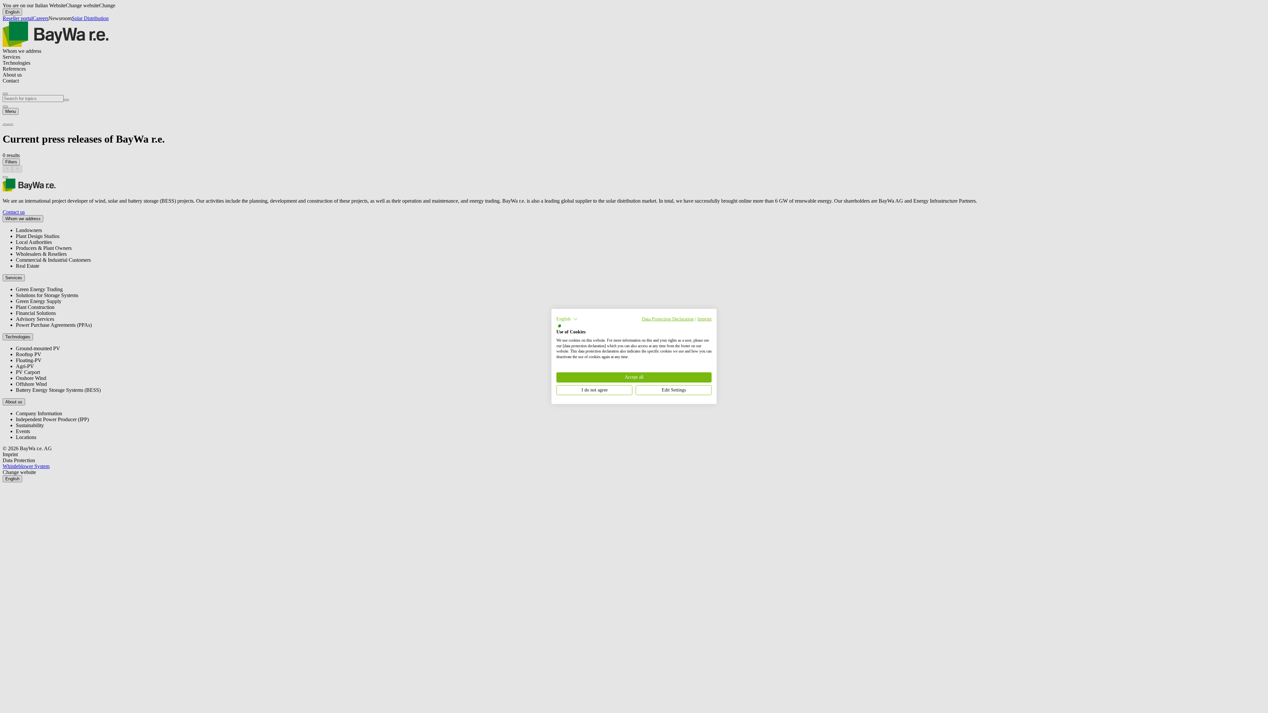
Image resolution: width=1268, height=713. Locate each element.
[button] (567, 319)
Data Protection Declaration (668, 319)
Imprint (704, 319)
